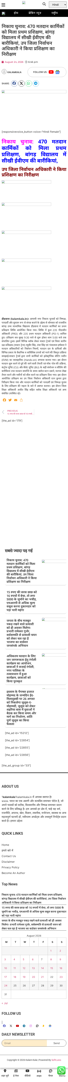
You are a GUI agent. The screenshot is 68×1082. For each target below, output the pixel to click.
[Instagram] (30, 1025)
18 (15, 976)
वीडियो (28, 1075)
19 (24, 976)
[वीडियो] (27, 1071)
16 (61, 968)
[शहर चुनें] (5, 1071)
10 (5, 968)
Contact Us (9, 856)
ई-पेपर (16, 1075)
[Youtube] (51, 72)
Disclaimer (8, 861)
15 (51, 968)
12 (24, 968)
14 (42, 968)
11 (15, 968)
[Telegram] (24, 1025)
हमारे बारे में (7, 850)
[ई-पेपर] (16, 1071)
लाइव (39, 1075)
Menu (62, 1075)
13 (33, 968)
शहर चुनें (5, 1075)
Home (5, 844)
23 (61, 976)
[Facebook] (4, 1025)
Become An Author (13, 873)
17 (5, 976)
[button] (14, 83)
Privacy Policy (10, 867)
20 (33, 976)
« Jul (5, 1003)
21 (42, 976)
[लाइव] (39, 1071)
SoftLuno (56, 1060)
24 (5, 985)
